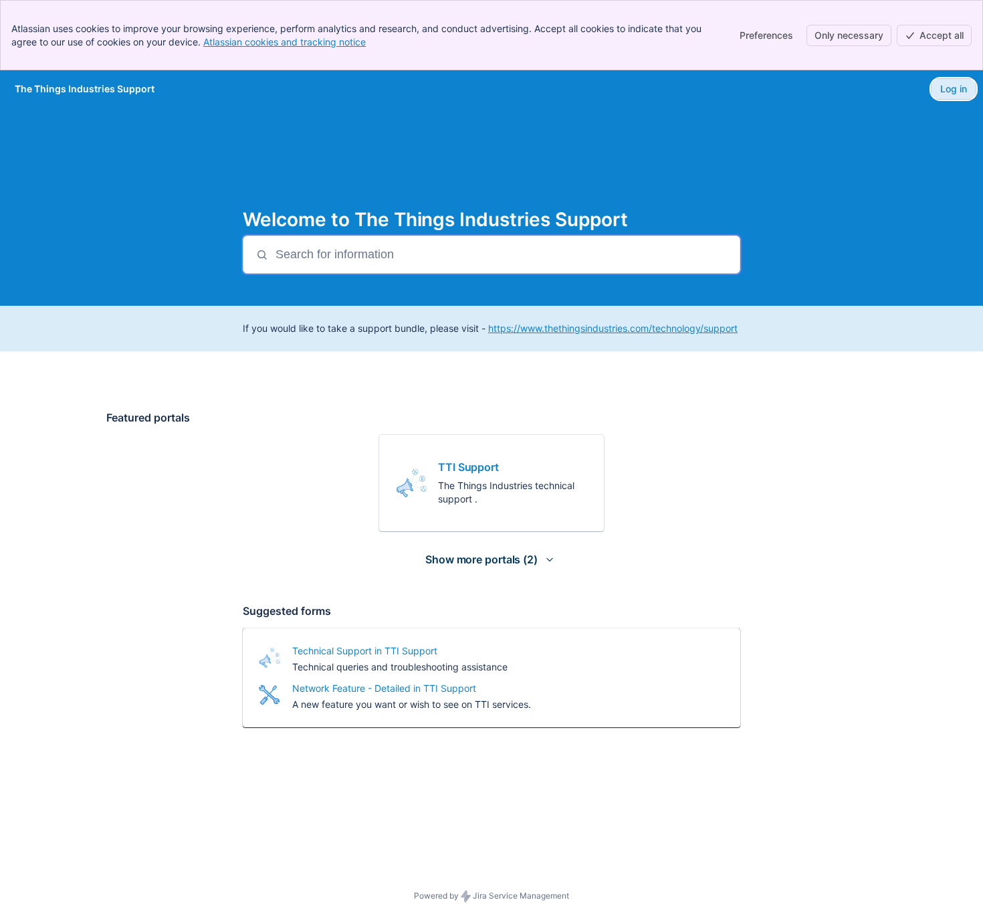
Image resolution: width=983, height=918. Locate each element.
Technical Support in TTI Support (364, 650)
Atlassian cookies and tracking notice (284, 42)
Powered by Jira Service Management (491, 896)
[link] (491, 483)
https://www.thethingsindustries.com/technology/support (613, 328)
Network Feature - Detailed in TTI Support (384, 688)
